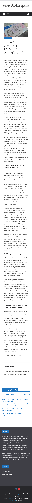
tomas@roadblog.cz (7, 474)
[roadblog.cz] (4, 14)
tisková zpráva (8, 38)
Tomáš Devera (15, 57)
